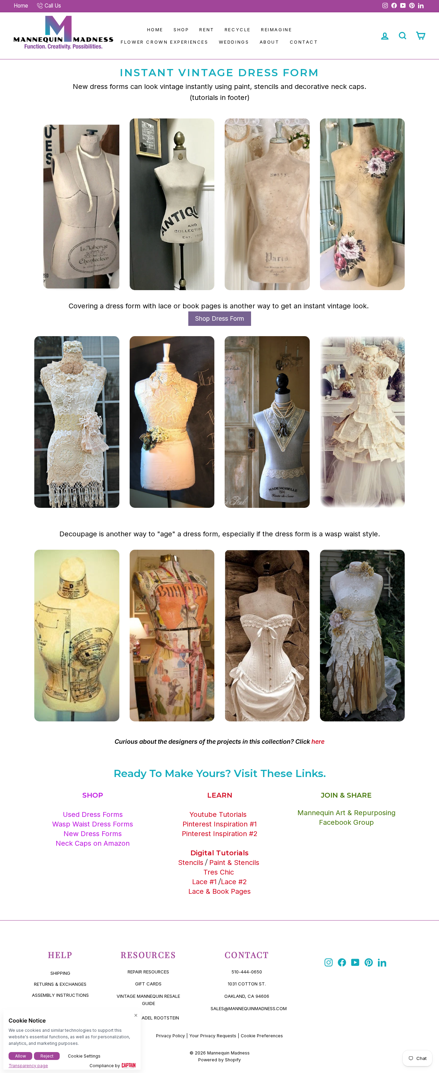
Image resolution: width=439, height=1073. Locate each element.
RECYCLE (238, 29)
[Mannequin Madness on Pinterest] (369, 962)
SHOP (181, 29)
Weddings (234, 42)
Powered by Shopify (219, 1059)
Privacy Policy (170, 1035)
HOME (155, 29)
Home (21, 5)
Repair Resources (148, 971)
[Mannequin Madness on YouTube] (355, 962)
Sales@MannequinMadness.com (249, 1008)
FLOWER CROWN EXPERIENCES (164, 42)
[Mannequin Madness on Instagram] (328, 962)
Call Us (53, 5)
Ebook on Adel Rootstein (148, 1017)
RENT (206, 29)
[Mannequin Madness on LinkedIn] (382, 962)
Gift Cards (148, 983)
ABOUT (270, 42)
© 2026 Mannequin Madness (220, 1052)
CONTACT (304, 42)
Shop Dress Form (219, 318)
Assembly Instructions (60, 995)
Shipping (60, 973)
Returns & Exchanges (60, 984)
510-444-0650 (247, 971)
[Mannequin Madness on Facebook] (342, 962)
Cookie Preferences (262, 1035)
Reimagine (276, 29)
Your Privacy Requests (212, 1035)
